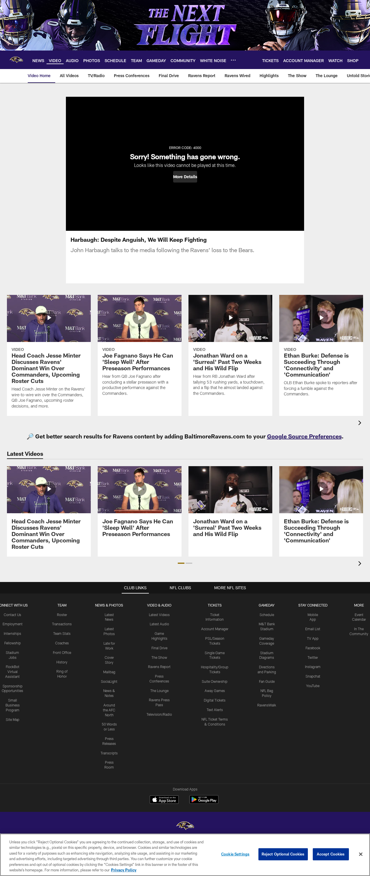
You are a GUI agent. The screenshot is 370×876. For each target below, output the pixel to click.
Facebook (313, 648)
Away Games (215, 691)
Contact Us (12, 615)
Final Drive (159, 648)
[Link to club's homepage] (16, 60)
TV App (313, 638)
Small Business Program (12, 705)
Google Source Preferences (304, 436)
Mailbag (109, 672)
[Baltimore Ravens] (185, 826)
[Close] (360, 854)
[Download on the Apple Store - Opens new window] (164, 800)
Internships (12, 633)
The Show (159, 657)
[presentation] (360, 424)
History (61, 662)
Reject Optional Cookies (283, 854)
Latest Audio (159, 624)
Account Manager (214, 629)
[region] (185, 855)
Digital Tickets (214, 700)
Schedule (267, 615)
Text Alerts (215, 710)
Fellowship (12, 643)
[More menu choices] (233, 60)
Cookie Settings (235, 854)
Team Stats (62, 633)
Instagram (313, 667)
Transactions (62, 624)
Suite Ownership (214, 681)
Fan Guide (267, 681)
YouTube (312, 686)
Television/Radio (159, 714)
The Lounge (159, 691)
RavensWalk (266, 705)
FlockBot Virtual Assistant (12, 671)
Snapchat (313, 676)
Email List (312, 629)
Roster (62, 615)
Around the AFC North (109, 710)
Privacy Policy (123, 870)
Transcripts (109, 753)
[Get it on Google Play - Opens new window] (204, 802)
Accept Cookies (331, 854)
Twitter (313, 657)
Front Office (62, 652)
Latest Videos (159, 615)
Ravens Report (159, 667)
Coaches (62, 643)
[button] (185, 177)
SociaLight (109, 681)
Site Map (12, 719)
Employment (13, 624)
